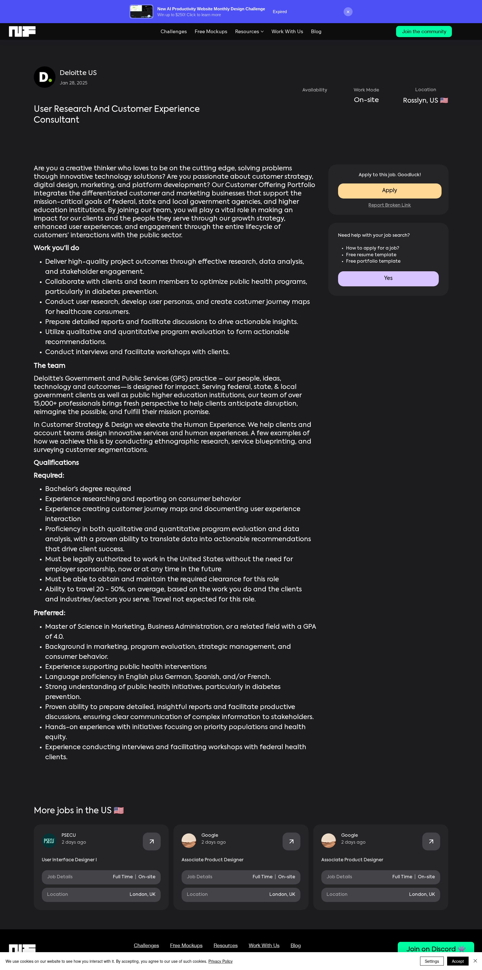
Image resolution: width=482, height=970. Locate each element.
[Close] (475, 961)
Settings (432, 961)
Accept (458, 961)
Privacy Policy (220, 961)
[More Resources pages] (262, 31)
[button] (388, 278)
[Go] (152, 841)
